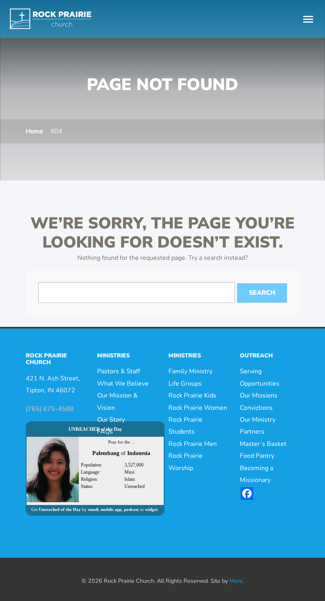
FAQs (105, 431)
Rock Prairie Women (197, 407)
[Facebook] (247, 493)
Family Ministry (190, 371)
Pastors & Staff (118, 371)
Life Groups (185, 383)
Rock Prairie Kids (192, 395)
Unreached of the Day (60, 509)
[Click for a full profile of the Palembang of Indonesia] (53, 469)
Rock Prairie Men (192, 444)
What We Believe (123, 383)
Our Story (111, 419)
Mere (236, 581)
